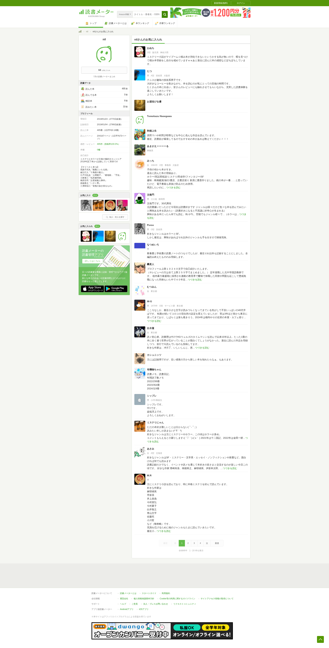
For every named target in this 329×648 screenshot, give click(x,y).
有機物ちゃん (154, 369)
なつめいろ (153, 244)
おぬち (150, 48)
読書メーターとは (128, 593)
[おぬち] (86, 240)
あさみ (150, 448)
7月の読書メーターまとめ (104, 76)
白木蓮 (150, 328)
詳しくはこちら (92, 261)
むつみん (152, 286)
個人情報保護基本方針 (144, 599)
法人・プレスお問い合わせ (155, 604)
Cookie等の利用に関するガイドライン (177, 599)
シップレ (152, 395)
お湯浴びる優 (154, 101)
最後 (217, 543)
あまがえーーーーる (158, 146)
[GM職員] (122, 210)
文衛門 (150, 194)
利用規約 (166, 593)
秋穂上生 (152, 130)
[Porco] (86, 210)
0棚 (98, 150)
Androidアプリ (126, 609)
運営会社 (124, 599)
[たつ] (98, 240)
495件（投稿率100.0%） (108, 144)
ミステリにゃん (155, 422)
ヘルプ (123, 604)
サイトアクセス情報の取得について (217, 599)
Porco (150, 225)
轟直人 (150, 264)
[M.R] (110, 210)
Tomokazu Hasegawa (159, 116)
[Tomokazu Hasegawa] (122, 240)
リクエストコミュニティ (184, 604)
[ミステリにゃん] (98, 210)
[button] (165, 14)
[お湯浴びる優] (110, 240)
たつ (149, 71)
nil (87, 31)
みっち (150, 160)
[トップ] (80, 32)
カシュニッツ (154, 355)
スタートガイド (149, 593)
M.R (149, 475)
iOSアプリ (144, 609)
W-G (149, 301)
